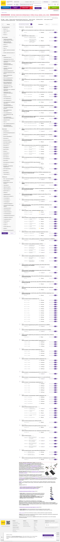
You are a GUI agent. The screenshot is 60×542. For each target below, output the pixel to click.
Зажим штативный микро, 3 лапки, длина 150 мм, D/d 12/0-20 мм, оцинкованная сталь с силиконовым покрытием (37, 276)
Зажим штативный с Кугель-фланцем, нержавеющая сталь (32, 349)
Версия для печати (56, 540)
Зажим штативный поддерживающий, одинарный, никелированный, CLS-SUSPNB (36, 329)
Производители (15, 531)
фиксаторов (35, 477)
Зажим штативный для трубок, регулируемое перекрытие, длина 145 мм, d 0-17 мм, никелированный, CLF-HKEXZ (36, 194)
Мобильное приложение (26, 526)
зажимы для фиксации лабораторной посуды (28, 486)
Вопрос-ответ (36, 530)
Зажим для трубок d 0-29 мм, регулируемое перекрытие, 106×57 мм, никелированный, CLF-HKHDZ (38, 68)
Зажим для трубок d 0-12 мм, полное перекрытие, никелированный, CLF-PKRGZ (36, 45)
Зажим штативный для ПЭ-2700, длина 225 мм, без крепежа (32, 167)
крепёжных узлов (35, 472)
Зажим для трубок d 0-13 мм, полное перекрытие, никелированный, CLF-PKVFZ (36, 50)
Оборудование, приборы (15, 7)
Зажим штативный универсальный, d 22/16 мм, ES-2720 (31, 420)
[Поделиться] (57, 30)
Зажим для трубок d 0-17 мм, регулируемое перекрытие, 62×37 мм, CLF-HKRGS (35, 55)
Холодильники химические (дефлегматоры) (8, 20)
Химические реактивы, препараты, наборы (16, 527)
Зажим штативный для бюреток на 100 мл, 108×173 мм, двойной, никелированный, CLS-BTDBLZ (37, 129)
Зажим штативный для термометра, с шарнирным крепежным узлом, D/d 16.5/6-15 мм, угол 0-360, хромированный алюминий (38, 189)
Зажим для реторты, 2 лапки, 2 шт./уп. (28, 35)
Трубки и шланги (21, 512)
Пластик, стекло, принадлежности (15, 525)
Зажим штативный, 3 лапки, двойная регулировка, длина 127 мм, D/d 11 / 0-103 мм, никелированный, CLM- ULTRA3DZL (36, 271)
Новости (31, 1)
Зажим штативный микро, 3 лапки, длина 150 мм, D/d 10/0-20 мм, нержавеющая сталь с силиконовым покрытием (37, 205)
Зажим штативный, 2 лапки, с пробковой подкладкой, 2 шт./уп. (32, 210)
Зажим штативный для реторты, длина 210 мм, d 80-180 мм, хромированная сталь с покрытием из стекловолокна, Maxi (36, 172)
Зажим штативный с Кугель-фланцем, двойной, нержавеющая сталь (34, 340)
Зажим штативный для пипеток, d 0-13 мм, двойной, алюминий (33, 157)
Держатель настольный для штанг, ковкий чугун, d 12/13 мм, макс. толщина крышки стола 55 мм (38, 30)
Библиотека (54, 7)
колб (27, 463)
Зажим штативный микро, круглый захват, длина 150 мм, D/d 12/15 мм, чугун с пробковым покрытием (37, 288)
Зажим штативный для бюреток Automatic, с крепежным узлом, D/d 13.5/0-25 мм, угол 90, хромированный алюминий (37, 100)
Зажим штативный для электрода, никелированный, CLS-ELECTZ (33, 199)
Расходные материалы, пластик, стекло (25, 7)
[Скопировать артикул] (26, 32)
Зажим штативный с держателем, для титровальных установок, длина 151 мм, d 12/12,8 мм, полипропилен (38, 335)
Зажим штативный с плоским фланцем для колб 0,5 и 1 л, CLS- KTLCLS (34, 372)
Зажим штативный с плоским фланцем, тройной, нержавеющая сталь (34, 395)
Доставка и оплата (26, 523)
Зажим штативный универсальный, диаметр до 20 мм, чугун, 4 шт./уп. (34, 425)
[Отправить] (57, 525)
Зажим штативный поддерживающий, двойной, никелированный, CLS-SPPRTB (36, 324)
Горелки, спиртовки (32, 19)
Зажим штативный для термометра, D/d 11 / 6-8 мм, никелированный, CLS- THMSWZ (36, 177)
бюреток (30, 463)
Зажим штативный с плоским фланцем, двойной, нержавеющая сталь (34, 358)
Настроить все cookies (48, 537)
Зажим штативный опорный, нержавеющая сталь (30, 298)
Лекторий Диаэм (25, 522)
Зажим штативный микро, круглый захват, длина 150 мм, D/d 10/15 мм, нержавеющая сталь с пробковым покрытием (38, 282)
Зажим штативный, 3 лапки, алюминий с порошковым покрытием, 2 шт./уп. (35, 231)
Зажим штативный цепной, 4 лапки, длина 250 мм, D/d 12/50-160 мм (33, 450)
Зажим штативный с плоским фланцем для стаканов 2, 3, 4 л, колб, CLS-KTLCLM (36, 377)
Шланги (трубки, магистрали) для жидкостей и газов (24, 20)
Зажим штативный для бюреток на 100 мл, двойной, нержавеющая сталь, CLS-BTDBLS (37, 134)
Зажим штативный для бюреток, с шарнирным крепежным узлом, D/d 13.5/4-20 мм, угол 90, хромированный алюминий (38, 140)
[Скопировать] (56, 30)
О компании (27, 1)
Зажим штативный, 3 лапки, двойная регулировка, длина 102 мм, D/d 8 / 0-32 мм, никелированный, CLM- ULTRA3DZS (36, 265)
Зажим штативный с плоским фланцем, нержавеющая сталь (32, 382)
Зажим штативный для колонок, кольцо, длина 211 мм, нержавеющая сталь (35, 145)
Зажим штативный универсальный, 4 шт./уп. (29, 406)
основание (45, 477)
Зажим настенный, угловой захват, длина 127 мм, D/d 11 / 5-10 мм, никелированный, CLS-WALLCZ (37, 74)
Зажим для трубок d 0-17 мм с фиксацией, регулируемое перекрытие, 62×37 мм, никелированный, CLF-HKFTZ (36, 63)
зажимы (37, 478)
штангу (26, 472)
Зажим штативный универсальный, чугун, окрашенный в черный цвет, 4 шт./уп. (36, 430)
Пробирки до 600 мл (39, 19)
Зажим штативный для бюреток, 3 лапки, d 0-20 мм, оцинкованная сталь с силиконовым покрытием (37, 92)
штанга (32, 468)
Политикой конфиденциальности (17, 536)
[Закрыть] (55, 533)
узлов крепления (22, 478)
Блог (33, 1)
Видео (35, 527)
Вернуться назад (4, 12)
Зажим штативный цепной (26, 435)
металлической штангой (34, 466)
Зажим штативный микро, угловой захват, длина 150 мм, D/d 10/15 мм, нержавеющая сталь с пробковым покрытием (38, 293)
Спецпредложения (5, 7)
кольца (40, 478)
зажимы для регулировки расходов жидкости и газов (29, 488)
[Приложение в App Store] (3, 537)
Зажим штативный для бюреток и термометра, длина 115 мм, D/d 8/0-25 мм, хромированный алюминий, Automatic (38, 111)
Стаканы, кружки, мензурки (48, 19)
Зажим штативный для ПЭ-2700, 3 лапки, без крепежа (31, 162)
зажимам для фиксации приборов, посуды (27, 491)
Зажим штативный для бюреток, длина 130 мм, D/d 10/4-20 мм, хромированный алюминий (37, 105)
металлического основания (36, 465)
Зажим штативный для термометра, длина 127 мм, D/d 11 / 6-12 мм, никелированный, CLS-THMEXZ (37, 183)
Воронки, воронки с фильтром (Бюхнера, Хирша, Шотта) (18, 19)
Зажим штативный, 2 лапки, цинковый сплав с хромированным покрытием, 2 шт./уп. (36, 217)
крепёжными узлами (35, 471)
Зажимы (20, 481)
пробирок (24, 463)
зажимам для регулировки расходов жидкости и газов (29, 507)
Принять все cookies (48, 535)
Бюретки (7, 19)
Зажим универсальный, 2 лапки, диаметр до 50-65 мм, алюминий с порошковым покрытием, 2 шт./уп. (38, 80)
